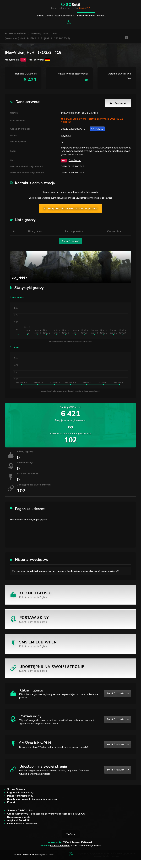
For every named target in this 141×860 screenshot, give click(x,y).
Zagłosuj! (121, 103)
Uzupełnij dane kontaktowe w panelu (72, 208)
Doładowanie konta (18, 817)
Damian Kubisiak (60, 845)
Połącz (99, 129)
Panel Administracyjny (20, 795)
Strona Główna (45, 15)
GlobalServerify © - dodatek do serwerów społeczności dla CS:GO (46, 813)
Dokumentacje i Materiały (22, 823)
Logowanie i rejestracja (21, 792)
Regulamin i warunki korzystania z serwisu (32, 799)
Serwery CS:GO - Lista (44, 33)
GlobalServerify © (65, 15)
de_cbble (66, 135)
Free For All (75, 160)
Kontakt (101, 15)
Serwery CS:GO (86, 15)
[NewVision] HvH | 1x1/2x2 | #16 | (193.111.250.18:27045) (37, 38)
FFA (64, 160)
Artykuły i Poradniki (18, 820)
